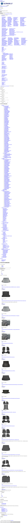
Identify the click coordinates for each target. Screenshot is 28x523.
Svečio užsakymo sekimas (4, 511)
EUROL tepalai (4, 218)
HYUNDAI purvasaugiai (4, 32)
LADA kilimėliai (9, 23)
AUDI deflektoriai (4, 38)
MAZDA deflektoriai (16, 38)
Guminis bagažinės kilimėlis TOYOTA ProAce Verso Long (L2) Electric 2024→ (9, 485)
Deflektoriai (3, 158)
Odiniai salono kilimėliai (7, 155)
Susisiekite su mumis (4, 503)
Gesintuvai (3, 83)
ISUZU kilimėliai (9, 20)
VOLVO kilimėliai (6, 148)
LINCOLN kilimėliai (15, 17)
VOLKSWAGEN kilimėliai (23, 25)
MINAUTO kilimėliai (6, 133)
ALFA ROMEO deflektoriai (3, 39)
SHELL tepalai (11, 53)
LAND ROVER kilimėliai (9, 25)
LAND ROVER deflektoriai (10, 44)
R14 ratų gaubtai (3, 70)
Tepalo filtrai (4, 231)
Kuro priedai (4, 255)
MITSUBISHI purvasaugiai (12, 28)
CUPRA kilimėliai (6, 113)
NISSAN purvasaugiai (6, 200)
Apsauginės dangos (5, 243)
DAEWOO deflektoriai (6, 164)
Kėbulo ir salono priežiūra (4, 238)
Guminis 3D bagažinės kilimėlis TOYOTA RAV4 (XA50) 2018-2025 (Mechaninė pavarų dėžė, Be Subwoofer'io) (12, 384)
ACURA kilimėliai (6, 106)
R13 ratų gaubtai (5, 224)
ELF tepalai (4, 217)
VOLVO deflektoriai (23, 44)
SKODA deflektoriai (6, 183)
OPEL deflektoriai (6, 178)
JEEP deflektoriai (10, 42)
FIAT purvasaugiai (4, 31)
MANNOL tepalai (11, 58)
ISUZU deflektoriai (6, 169)
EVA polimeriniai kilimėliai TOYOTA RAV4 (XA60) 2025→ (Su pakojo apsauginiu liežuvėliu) (11, 329)
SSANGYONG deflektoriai (24, 40)
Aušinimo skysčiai (4, 66)
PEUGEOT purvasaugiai (12, 30)
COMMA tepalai (11, 59)
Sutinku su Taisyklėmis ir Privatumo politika (6, 520)
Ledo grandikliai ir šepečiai (6, 247)
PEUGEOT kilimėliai (15, 23)
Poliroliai (3, 47)
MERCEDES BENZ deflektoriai (16, 39)
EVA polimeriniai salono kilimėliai (8, 154)
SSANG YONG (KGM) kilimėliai (8, 144)
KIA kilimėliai (5, 125)
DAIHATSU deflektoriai (7, 165)
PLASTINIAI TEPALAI (6, 54)
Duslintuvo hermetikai (5, 251)
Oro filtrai (4, 232)
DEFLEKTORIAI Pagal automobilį (7, 159)
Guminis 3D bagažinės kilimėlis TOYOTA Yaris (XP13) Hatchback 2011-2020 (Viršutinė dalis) (11, 398)
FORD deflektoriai (10, 37)
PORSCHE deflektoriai (6, 179)
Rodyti (1, 268)
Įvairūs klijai (4, 253)
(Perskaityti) (12, 520)
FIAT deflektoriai (6, 166)
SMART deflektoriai (6, 188)
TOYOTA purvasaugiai (6, 205)
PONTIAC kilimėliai (15, 25)
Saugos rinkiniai (3, 82)
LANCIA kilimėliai (10, 24)
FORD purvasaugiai (6, 195)
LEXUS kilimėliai (9, 26)
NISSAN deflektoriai (16, 41)
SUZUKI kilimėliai (22, 23)
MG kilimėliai (5, 132)
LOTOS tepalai (11, 57)
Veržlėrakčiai (3, 78)
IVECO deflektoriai (10, 40)
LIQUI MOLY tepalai (4, 58)
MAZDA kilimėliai (15, 18)
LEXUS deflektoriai (16, 37)
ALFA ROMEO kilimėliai (3, 18)
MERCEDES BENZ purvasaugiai (5, 35)
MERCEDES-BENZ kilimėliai (7, 150)
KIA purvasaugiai (4, 34)
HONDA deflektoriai (10, 38)
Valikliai (3, 48)
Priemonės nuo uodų (4, 257)
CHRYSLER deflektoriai (4, 40)
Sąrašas (2, 266)
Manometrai (3, 79)
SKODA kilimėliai (22, 20)
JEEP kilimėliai (9, 22)
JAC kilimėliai (5, 152)
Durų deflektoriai (5, 189)
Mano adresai (3, 509)
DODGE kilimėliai (4, 26)
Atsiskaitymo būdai (4, 259)
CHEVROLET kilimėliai (4, 21)
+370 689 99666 (6, 1)
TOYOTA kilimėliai (22, 24)
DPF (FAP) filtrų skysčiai (6, 230)
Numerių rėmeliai (5, 256)
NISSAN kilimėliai (15, 22)
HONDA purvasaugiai (6, 196)
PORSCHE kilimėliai (6, 139)
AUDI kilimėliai (6, 108)
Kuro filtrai (3, 63)
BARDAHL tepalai (4, 59)
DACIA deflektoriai (4, 42)
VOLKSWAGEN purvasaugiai (12, 34)
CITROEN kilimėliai (4, 22)
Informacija (1, 258)
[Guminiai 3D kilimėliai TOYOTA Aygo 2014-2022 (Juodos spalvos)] (6, 354)
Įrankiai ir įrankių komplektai (6, 246)
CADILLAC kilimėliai (4, 20)
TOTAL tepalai (11, 55)
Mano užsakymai (3, 508)
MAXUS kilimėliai (6, 130)
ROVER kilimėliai (22, 18)
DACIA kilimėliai (4, 23)
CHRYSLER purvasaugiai (5, 29)
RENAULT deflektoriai (16, 44)
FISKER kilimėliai (6, 118)
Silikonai (3, 49)
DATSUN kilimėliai (6, 116)
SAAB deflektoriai (23, 38)
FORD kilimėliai (9, 17)
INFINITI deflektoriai (10, 41)
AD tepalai (10, 56)
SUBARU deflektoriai (23, 41)
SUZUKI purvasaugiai (11, 33)
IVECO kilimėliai (9, 21)
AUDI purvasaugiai (4, 28)
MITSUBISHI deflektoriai (17, 40)
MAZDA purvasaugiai (6, 198)
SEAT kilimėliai (22, 19)
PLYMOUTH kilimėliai (16, 24)
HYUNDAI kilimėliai (10, 18)
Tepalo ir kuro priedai (4, 254)
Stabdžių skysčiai (3, 67)
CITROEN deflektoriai (6, 163)
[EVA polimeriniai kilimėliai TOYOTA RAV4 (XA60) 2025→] (6, 340)
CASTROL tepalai (4, 56)
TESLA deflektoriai (23, 42)
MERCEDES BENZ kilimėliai (7, 131)
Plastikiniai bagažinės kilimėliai (7, 157)
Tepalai (2, 207)
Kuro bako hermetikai (5, 250)
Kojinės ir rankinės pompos (6, 245)
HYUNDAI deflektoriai (7, 168)
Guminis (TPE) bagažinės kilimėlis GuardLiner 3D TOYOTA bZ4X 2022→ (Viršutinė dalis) (10, 315)
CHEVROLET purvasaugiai (7, 192)
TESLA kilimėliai (6, 146)
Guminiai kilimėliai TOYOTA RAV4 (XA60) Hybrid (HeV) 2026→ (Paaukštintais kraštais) (10, 439)
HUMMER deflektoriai (10, 39)
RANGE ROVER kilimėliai (23, 17)
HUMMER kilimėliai (10, 19)
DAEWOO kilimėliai (4, 24)
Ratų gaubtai (3, 223)
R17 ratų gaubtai (3, 72)
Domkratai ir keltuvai (4, 77)
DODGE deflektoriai (4, 44)
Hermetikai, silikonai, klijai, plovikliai (6, 249)
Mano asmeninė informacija (5, 510)
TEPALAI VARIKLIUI (5, 53)
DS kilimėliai (5, 117)
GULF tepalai (4, 211)
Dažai (2, 50)
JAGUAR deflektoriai (6, 171)
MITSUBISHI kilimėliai (16, 21)
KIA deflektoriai (6, 172)
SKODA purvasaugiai (11, 31)
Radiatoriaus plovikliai (5, 252)
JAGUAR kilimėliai (6, 124)
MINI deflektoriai (6, 176)
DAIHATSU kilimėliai (4, 25)
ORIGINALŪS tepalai (4, 55)
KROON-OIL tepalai (5, 215)
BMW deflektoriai (6, 161)
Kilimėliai (3, 105)
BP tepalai (4, 220)
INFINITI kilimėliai (6, 122)
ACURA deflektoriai (4, 37)
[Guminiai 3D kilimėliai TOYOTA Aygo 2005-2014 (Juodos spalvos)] (6, 423)
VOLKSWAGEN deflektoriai (23, 43)
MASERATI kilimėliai (6, 151)
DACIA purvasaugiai (4, 30)
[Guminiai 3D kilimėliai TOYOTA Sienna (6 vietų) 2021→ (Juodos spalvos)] (6, 409)
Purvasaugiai (3, 190)
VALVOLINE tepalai (5, 213)
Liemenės (3, 84)
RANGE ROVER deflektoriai (7, 181)
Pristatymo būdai (3, 260)
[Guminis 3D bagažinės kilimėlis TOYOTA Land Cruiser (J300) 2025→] (6, 368)
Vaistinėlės (4, 235)
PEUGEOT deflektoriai (16, 42)
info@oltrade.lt (5, 515)
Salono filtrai (4, 233)
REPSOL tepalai (11, 54)
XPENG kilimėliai (6, 149)
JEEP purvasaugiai (4, 33)
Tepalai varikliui (4, 208)
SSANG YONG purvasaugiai (12, 32)
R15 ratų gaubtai (5, 225)
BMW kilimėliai (3, 19)
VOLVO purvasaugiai (11, 35)
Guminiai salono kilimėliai (7, 153)
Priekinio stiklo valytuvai (4, 74)
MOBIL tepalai (3, 57)
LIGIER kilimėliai (6, 128)
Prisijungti (1, 0)
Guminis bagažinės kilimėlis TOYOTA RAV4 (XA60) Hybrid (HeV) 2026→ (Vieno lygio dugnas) (11, 454)
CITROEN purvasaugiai (7, 193)
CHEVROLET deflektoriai (5, 41)
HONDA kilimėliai (6, 121)
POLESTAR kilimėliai (6, 137)
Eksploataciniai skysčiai (4, 227)
